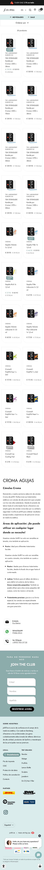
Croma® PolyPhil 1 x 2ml (32, 370)
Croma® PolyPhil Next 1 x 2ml (32, 414)
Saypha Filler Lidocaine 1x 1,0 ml (32, 287)
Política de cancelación (11, 774)
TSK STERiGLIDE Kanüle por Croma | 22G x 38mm (11, 62)
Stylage (24, 758)
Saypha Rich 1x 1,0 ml (10, 285)
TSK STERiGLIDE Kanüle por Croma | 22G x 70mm (11, 109)
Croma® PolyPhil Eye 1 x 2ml (10, 372)
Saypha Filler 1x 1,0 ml (32, 246)
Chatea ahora (17, 633)
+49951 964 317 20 (19, 642)
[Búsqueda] (30, 10)
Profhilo (24, 763)
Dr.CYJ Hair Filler (28, 781)
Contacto (6, 779)
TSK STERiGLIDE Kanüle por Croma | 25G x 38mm (33, 109)
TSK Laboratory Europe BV (11, 54)
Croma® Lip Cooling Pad (9, 455)
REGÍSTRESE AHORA (22, 709)
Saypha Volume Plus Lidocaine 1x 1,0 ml (32, 329)
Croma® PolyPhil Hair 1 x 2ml (11, 414)
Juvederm (25, 776)
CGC (5, 766)
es (22, 10)
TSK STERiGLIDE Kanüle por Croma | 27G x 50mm (11, 203)
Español (8, 825)
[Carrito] (40, 10)
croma (8, 242)
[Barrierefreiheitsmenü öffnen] (3, 866)
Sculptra (25, 772)
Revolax (24, 754)
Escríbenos (16, 623)
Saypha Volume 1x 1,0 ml (10, 246)
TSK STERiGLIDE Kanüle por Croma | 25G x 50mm (11, 156)
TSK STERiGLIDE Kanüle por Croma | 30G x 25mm (33, 203)
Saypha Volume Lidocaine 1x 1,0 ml (11, 329)
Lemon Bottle (26, 767)
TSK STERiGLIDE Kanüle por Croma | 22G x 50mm (33, 62)
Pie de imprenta (8, 761)
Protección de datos (10, 770)
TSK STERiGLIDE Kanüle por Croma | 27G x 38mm (33, 156)
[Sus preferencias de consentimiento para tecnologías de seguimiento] (40, 866)
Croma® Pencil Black (32, 455)
